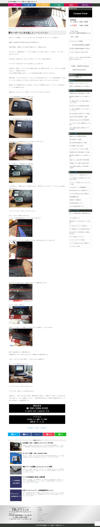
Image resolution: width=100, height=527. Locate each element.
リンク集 (40, 518)
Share (26, 434)
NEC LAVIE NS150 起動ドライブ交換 (78, 142)
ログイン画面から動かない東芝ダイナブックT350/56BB (79, 128)
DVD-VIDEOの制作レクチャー (76, 203)
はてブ (38, 434)
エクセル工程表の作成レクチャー (77, 206)
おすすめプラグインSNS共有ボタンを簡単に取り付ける (79, 233)
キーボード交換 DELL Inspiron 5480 (34, 453)
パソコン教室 (73, 172)
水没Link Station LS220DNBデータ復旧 (78, 116)
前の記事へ (31, 428)
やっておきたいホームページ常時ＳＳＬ (78, 225)
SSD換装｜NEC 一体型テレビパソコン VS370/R (37, 443)
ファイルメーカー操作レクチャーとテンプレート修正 (79, 183)
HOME (37, 428)
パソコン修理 (73, 133)
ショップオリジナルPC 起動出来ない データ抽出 (79, 124)
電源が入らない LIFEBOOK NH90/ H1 (78, 136)
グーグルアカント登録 (74, 246)
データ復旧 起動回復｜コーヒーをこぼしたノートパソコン (79, 109)
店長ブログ (71, 76)
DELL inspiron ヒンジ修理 (75, 139)
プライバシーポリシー (43, 514)
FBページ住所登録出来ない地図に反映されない (79, 214)
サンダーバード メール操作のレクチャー (79, 174)
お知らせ (72, 80)
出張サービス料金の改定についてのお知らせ (79, 86)
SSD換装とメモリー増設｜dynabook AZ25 (79, 163)
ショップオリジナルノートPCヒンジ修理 (78, 149)
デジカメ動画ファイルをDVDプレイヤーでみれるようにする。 (79, 178)
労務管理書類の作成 (74, 196)
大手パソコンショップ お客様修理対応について (37, 490)
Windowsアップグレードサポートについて (79, 83)
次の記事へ (43, 428)
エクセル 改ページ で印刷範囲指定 (77, 187)
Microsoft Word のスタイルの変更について (79, 190)
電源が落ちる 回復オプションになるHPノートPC (79, 97)
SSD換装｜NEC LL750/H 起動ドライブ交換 (79, 93)
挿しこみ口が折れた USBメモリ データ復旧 (79, 113)
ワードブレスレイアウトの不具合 (77, 240)
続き (61, 446)
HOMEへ (40, 507)
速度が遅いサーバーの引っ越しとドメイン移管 (79, 222)
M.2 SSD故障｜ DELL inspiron (76, 145)
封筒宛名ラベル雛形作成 (75, 200)
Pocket (50, 434)
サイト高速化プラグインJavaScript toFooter (79, 229)
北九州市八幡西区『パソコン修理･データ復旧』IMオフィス (22, 1)
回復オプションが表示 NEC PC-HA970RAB (79, 160)
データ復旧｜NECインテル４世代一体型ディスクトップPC (79, 102)
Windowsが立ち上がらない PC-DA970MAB (79, 120)
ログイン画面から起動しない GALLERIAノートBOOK (79, 167)
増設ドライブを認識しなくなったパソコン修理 (37, 466)
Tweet (15, 434)
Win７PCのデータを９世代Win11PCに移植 (79, 105)
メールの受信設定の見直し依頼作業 (33, 477)
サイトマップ (41, 516)
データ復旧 (73, 90)
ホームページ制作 (74, 210)
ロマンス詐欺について (74, 218)
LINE (62, 434)
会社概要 (40, 509)
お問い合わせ (41, 520)
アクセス (40, 512)
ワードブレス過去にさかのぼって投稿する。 (79, 193)
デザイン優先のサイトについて (76, 236)
